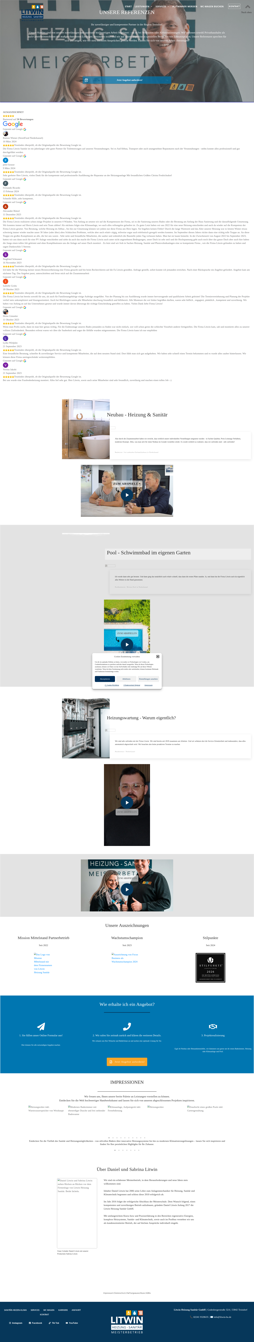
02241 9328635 (200, 1317)
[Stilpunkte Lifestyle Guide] (210, 967)
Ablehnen (126, 679)
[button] (158, 656)
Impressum (149, 685)
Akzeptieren (105, 679)
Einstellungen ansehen (148, 679)
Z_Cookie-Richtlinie (112, 685)
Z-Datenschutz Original (132, 685)
